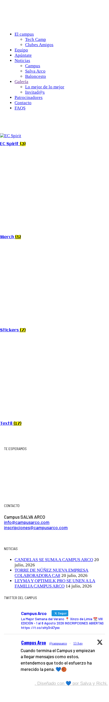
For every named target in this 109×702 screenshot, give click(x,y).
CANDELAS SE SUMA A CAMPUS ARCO (54, 559)
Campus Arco (33, 642)
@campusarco (58, 643)
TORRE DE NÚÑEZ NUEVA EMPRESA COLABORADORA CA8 (51, 573)
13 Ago (78, 643)
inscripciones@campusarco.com (36, 527)
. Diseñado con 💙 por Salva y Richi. (71, 683)
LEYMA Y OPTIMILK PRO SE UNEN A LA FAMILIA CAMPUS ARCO (55, 583)
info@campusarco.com (26, 522)
